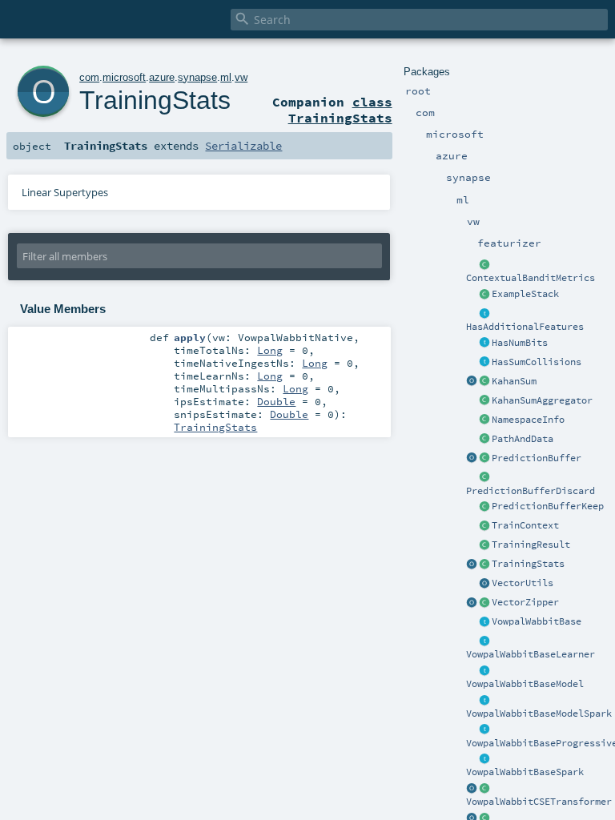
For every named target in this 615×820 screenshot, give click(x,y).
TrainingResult (531, 544)
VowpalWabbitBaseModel (525, 683)
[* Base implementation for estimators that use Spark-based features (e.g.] (484, 759)
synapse (197, 77)
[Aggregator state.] (484, 382)
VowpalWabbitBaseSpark (525, 772)
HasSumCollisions (536, 362)
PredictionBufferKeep (548, 506)
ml (225, 77)
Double (276, 401)
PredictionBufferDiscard (530, 490)
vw (241, 77)
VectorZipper (525, 602)
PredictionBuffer (536, 458)
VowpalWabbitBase (536, 621)
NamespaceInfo (528, 419)
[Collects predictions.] (484, 458)
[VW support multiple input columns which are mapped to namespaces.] (484, 314)
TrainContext (525, 525)
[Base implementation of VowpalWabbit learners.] (484, 641)
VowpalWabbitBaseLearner (530, 654)
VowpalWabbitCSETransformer (539, 801)
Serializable (243, 146)
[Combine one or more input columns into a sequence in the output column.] (484, 603)
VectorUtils (522, 583)
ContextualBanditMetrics (530, 277)
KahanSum (514, 381)
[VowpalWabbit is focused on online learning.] (484, 730)
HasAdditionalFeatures (525, 326)
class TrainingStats (340, 110)
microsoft (124, 77)
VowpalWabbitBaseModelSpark (539, 713)
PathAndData (522, 438)
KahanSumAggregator (542, 400)
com (89, 77)
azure (162, 77)
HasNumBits (520, 342)
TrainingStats (528, 563)
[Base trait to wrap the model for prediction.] (484, 671)
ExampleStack (525, 293)
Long (270, 350)
